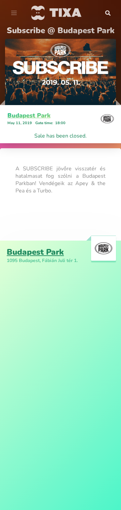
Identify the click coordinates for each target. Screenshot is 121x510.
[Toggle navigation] (14, 13)
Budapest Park (28, 115)
